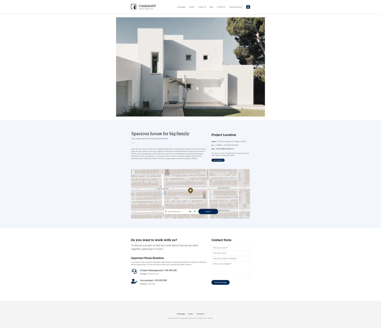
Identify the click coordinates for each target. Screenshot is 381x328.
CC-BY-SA (247, 218)
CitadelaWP (147, 6)
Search (208, 211)
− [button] (133, 174)
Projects (201, 7)
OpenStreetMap (234, 218)
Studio (191, 7)
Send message (220, 282)
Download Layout (235, 7)
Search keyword (166, 211)
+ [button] (133, 171)
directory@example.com (225, 149)
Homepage (181, 7)
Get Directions (218, 160)
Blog (211, 7)
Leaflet (221, 218)
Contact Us (221, 7)
